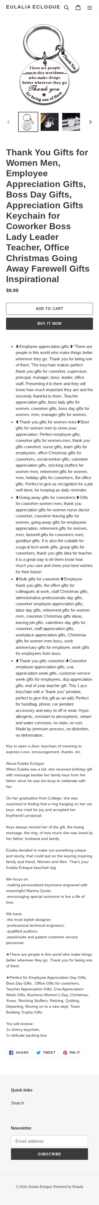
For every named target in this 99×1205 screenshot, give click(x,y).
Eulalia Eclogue (33, 7)
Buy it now (49, 323)
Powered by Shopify (68, 1187)
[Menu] (89, 7)
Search (17, 1103)
